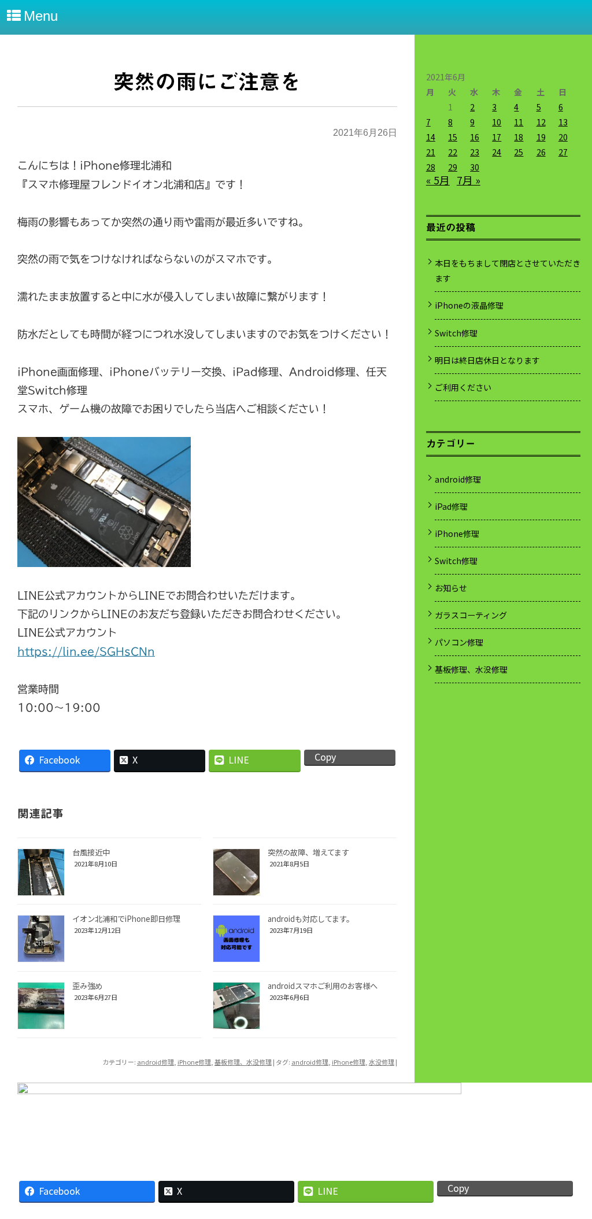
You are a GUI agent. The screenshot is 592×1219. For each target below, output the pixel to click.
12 (541, 122)
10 (496, 122)
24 (496, 152)
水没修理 (381, 1061)
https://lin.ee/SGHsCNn (86, 651)
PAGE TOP (568, 1170)
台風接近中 (91, 852)
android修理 (155, 1061)
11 (518, 122)
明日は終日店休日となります (487, 360)
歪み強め (87, 985)
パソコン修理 (459, 642)
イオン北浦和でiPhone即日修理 (126, 918)
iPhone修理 (194, 1061)
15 (452, 137)
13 (563, 122)
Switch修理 (456, 333)
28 (430, 167)
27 (563, 152)
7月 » (468, 179)
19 (541, 137)
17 (496, 137)
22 (452, 152)
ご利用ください (463, 387)
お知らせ (451, 588)
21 (430, 152)
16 (474, 137)
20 (563, 137)
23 (474, 152)
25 (518, 152)
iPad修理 (451, 506)
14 (430, 137)
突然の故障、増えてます (308, 852)
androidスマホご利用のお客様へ (323, 985)
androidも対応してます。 (311, 918)
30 (474, 167)
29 (452, 167)
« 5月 (438, 179)
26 (541, 152)
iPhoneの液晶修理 (469, 305)
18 (518, 137)
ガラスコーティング (471, 615)
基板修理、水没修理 (243, 1061)
